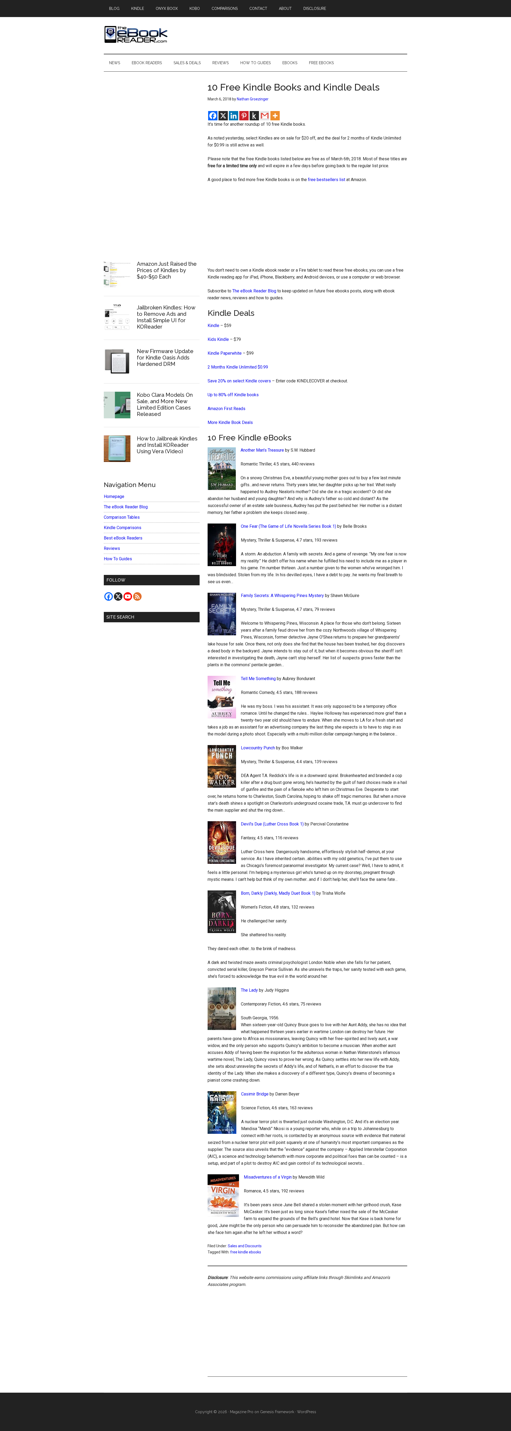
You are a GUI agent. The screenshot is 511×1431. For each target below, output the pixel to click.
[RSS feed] (137, 596)
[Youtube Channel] (127, 596)
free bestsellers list (326, 179)
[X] (223, 115)
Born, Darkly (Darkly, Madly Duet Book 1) (278, 893)
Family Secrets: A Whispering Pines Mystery (282, 595)
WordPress (306, 1412)
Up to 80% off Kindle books (233, 394)
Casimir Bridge (255, 1094)
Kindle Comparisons (122, 527)
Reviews (112, 548)
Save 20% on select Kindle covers (239, 380)
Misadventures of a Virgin (268, 1177)
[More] (275, 115)
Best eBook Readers (123, 538)
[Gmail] (264, 115)
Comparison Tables (122, 517)
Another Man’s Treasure (262, 450)
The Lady (249, 990)
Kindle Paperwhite (225, 353)
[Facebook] (212, 115)
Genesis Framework (277, 1412)
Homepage (114, 496)
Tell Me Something (258, 678)
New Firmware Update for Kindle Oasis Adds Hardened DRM (165, 357)
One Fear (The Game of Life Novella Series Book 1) (288, 526)
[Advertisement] (307, 227)
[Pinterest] (244, 115)
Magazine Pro (241, 1412)
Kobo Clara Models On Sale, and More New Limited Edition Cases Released (165, 404)
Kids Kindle (218, 339)
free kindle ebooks (245, 1252)
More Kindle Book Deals (230, 422)
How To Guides (118, 558)
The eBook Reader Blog (254, 290)
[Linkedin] (233, 115)
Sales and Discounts (245, 1246)
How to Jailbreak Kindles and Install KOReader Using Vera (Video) (167, 445)
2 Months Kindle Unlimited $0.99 (238, 367)
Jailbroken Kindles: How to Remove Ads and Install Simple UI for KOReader (166, 317)
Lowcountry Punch (258, 747)
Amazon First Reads (226, 408)
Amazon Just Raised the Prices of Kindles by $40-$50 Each (167, 270)
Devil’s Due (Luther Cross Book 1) (272, 824)
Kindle (213, 325)
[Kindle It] (254, 115)
